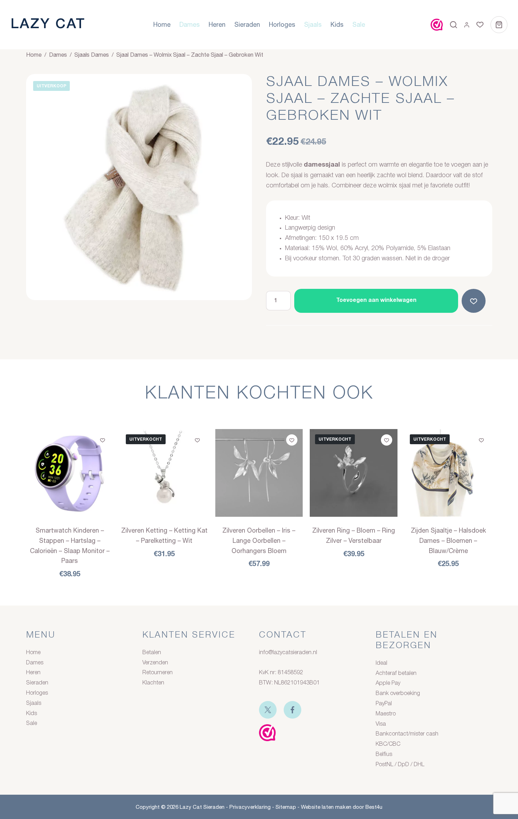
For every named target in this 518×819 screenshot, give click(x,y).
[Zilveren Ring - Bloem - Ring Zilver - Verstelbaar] (353, 473)
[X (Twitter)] (268, 710)
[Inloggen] (466, 24)
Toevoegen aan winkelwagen (376, 300)
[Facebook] (292, 710)
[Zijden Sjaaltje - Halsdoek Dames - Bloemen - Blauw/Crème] (448, 473)
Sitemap (286, 807)
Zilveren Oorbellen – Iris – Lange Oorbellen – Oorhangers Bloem (258, 540)
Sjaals (313, 24)
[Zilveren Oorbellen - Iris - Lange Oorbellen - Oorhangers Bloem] (259, 473)
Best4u (373, 807)
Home (162, 24)
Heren (217, 24)
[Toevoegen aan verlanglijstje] (475, 301)
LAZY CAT (48, 24)
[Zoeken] (453, 24)
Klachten (153, 683)
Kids (337, 24)
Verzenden (155, 662)
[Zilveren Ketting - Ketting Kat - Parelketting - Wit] (164, 473)
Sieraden (247, 24)
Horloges (282, 24)
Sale (358, 24)
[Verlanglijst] (479, 24)
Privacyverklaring (250, 807)
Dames (189, 24)
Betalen (151, 652)
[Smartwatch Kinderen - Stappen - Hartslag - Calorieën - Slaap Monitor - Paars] (70, 473)
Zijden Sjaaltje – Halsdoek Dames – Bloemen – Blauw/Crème (448, 540)
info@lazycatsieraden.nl (288, 652)
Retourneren (157, 672)
